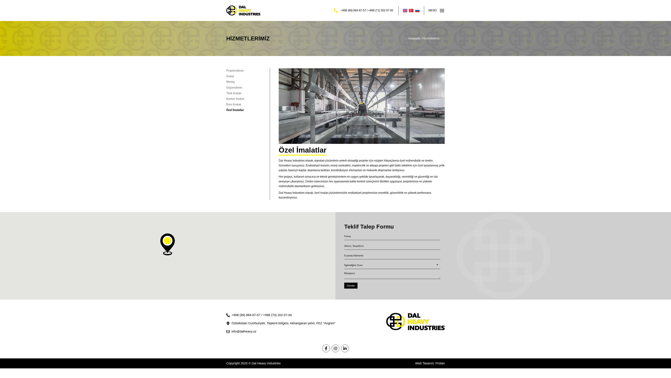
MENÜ (432, 10)
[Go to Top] (664, 371)
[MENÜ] (442, 10)
